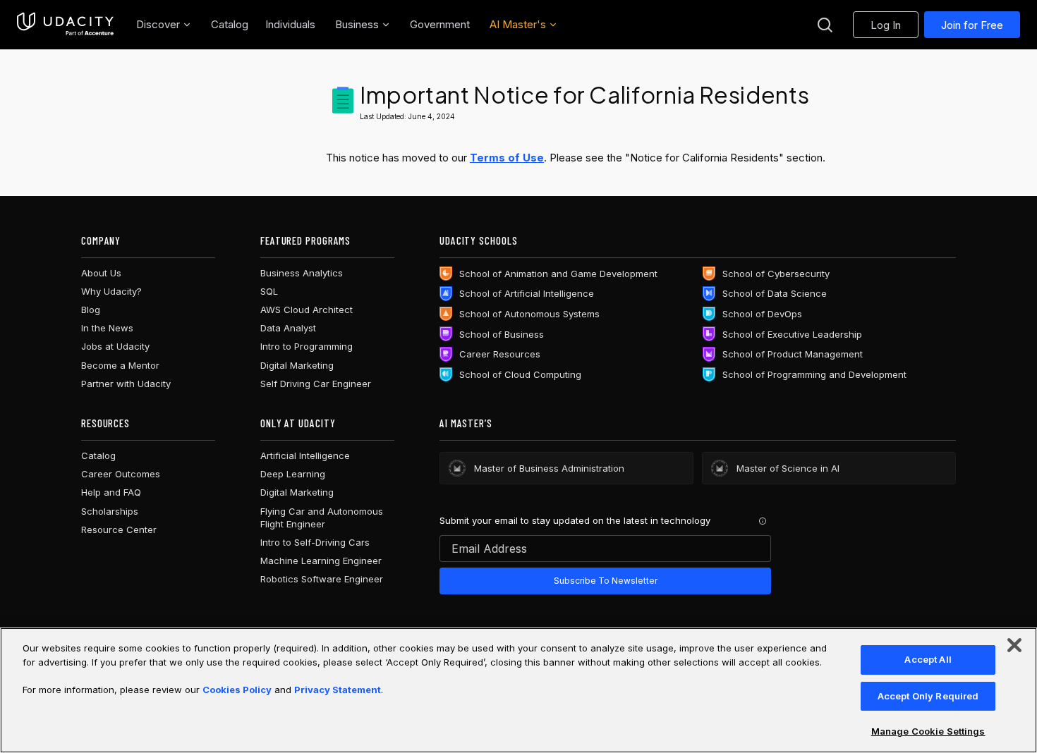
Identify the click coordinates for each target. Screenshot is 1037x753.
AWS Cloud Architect (306, 309)
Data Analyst (288, 327)
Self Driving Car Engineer (315, 383)
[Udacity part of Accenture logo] (65, 24)
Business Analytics (301, 272)
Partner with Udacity (126, 383)
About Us (101, 272)
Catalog (98, 455)
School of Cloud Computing (520, 374)
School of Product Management (792, 354)
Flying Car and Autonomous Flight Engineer (321, 517)
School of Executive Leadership (792, 334)
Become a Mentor (120, 365)
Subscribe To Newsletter (605, 580)
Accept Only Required (928, 696)
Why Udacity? (111, 291)
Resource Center (119, 529)
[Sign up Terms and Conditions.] (762, 521)
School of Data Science (774, 293)
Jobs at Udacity (115, 346)
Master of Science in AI (787, 468)
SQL (269, 291)
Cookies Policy (237, 689)
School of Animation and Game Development (558, 273)
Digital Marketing (297, 365)
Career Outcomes (120, 473)
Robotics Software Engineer (321, 578)
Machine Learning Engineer (321, 560)
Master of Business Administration (549, 468)
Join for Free (972, 25)
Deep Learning (292, 473)
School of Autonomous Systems (529, 313)
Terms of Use (507, 157)
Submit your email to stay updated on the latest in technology (574, 520)
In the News (107, 327)
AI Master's (518, 24)
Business (357, 24)
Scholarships (109, 511)
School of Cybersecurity (776, 273)
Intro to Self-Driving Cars (315, 542)
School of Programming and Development (814, 374)
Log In (886, 25)
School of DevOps (762, 313)
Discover (158, 24)
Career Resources (499, 354)
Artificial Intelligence (305, 455)
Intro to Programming (306, 346)
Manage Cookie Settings (928, 731)
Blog (90, 309)
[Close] (1014, 645)
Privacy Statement (337, 689)
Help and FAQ (111, 492)
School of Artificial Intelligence (526, 293)
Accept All (927, 659)
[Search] (825, 25)
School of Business (501, 334)
